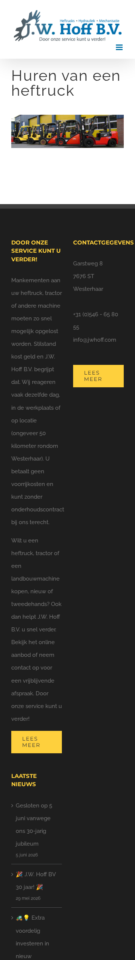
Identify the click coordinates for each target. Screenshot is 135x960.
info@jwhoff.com (94, 339)
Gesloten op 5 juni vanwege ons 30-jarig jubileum (34, 824)
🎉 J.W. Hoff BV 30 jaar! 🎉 (36, 880)
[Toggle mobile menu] (120, 47)
